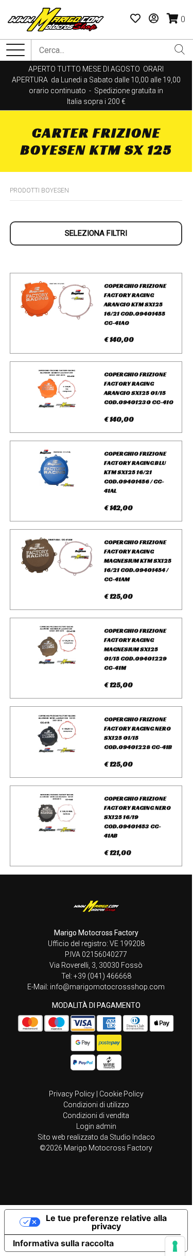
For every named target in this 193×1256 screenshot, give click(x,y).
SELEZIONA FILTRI (96, 233)
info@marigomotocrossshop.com (107, 987)
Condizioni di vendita (96, 1115)
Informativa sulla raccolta (63, 1243)
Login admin (96, 1126)
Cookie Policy (121, 1094)
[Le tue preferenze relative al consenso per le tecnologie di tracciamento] (175, 1246)
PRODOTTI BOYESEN (39, 190)
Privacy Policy (72, 1094)
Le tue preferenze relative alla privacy (106, 1222)
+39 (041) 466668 (102, 976)
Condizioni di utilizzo (96, 1105)
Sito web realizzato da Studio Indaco (96, 1137)
